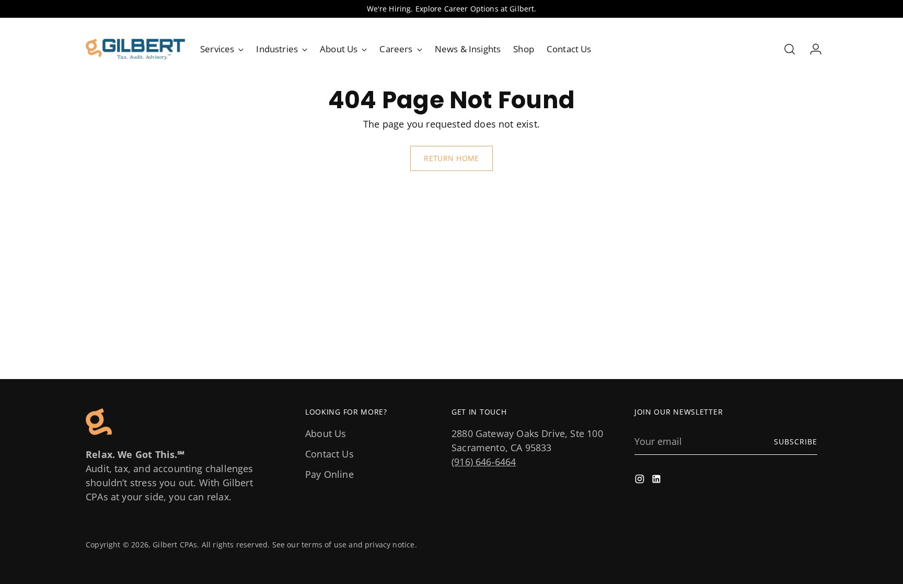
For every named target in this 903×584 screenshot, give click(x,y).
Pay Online (329, 474)
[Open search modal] (789, 49)
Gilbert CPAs (175, 544)
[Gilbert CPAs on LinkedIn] (657, 481)
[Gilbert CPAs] (135, 49)
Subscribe (795, 441)
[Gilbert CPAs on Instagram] (640, 481)
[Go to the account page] (811, 49)
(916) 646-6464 (484, 461)
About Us (325, 433)
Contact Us (329, 454)
